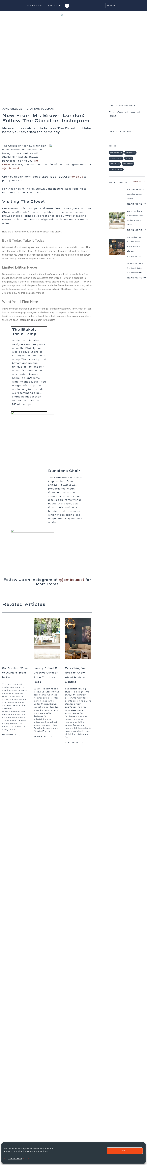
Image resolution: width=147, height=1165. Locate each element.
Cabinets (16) (130, 152)
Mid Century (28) (116, 152)
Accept (124, 1151)
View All (137, 182)
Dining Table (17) (116, 158)
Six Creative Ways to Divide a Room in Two (15, 673)
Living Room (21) (116, 169)
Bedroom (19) (115, 163)
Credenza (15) (128, 163)
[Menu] (5, 6)
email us (77, 176)
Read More (9, 735)
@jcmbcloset (10, 168)
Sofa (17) (129, 158)
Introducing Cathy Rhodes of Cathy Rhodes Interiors (135, 268)
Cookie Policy (15, 1159)
